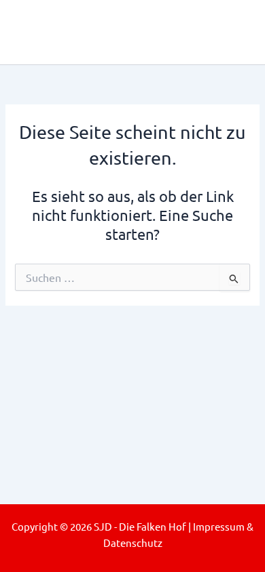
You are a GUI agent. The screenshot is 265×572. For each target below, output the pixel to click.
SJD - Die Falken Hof (123, 31)
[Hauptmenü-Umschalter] (235, 32)
